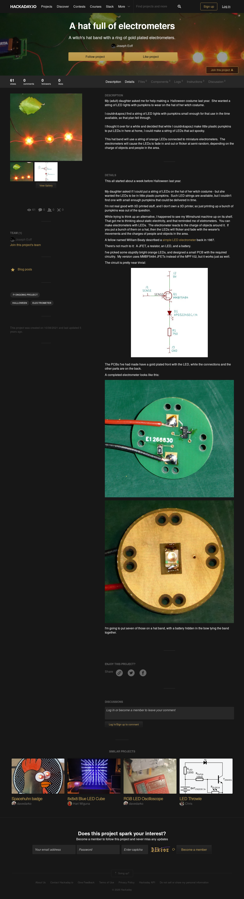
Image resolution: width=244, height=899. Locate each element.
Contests (79, 6)
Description (113, 82)
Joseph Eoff (125, 46)
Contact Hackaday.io (61, 882)
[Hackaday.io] (23, 6)
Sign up (209, 6)
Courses (95, 6)
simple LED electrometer (179, 240)
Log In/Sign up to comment (124, 724)
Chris (188, 803)
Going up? (123, 873)
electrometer (41, 303)
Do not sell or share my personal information (184, 882)
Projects (46, 6)
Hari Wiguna (81, 803)
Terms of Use (106, 882)
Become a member (89, 839)
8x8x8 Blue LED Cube (86, 798)
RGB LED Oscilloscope (143, 798)
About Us (40, 882)
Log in (226, 6)
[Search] (179, 6)
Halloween (19, 303)
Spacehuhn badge (27, 798)
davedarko (24, 803)
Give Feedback (86, 882)
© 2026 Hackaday (122, 889)
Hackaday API (147, 882)
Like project (151, 56)
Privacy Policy (127, 882)
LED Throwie (190, 798)
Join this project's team (25, 245)
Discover (63, 6)
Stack (110, 6)
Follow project (95, 56)
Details (129, 82)
